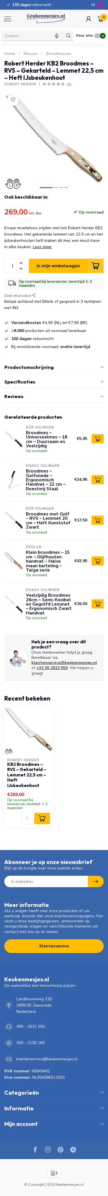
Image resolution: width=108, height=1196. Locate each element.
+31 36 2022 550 (52, 668)
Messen (30, 53)
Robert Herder (20, 84)
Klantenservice (54, 946)
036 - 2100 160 (30, 1042)
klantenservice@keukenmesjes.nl (64, 662)
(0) (69, 84)
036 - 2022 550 (30, 1026)
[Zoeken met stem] (57, 36)
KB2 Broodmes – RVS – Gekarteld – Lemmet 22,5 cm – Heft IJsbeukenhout (26, 775)
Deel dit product (18, 295)
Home (9, 53)
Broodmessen (58, 53)
